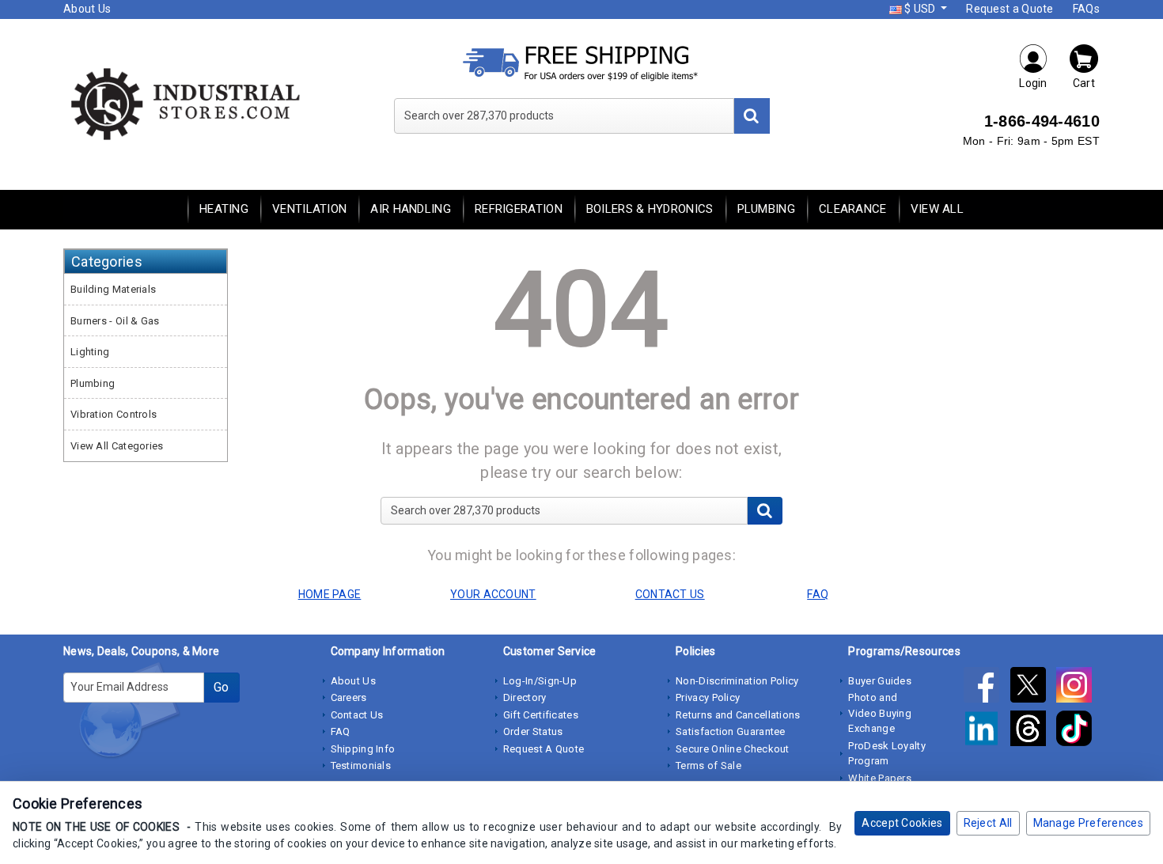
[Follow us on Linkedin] (987, 732)
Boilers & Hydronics (650, 209)
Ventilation (309, 209)
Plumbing (766, 209)
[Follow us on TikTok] (1078, 732)
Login (1033, 83)
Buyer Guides (879, 681)
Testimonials (361, 765)
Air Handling (410, 209)
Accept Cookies (902, 823)
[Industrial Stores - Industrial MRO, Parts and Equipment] (184, 103)
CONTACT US (670, 594)
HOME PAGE (330, 594)
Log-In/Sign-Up (540, 681)
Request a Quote (1010, 8)
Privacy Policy (708, 697)
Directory (525, 697)
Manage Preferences (1088, 823)
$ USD (920, 8)
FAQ (340, 731)
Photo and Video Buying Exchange (879, 713)
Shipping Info (363, 749)
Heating (223, 209)
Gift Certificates (540, 715)
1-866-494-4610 (1042, 121)
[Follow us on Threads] (1033, 732)
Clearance (853, 209)
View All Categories (117, 446)
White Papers (879, 778)
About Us (87, 8)
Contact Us (357, 715)
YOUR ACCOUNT (493, 594)
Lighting (89, 352)
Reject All (988, 823)
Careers (349, 697)
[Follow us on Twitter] (1033, 688)
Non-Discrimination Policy (737, 681)
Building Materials (113, 289)
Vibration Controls (113, 414)
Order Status (533, 731)
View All (937, 209)
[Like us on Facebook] (987, 688)
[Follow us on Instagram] (1078, 688)
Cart (1084, 83)
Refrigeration (519, 209)
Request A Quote (544, 749)
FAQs (1086, 8)
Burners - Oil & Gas (115, 321)
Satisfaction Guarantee (731, 731)
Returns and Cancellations (738, 715)
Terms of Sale (708, 765)
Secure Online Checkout (733, 749)
